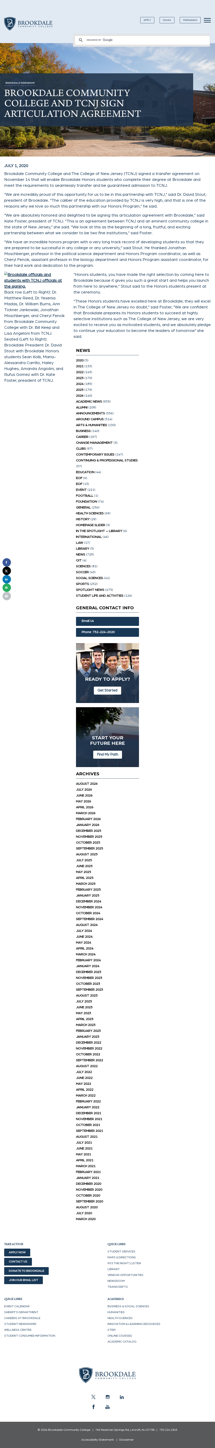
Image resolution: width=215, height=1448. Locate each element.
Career (82, 436)
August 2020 (87, 1207)
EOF (79, 478)
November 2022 (89, 1048)
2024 (80, 384)
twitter (93, 1397)
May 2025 (83, 872)
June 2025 (84, 866)
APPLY (147, 20)
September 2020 (89, 1201)
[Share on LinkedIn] (7, 579)
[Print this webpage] (7, 596)
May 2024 (83, 942)
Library (82, 548)
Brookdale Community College (28, 28)
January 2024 (87, 966)
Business (83, 431)
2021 (80, 366)
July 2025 (84, 860)
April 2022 (84, 1089)
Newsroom (116, 1281)
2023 (80, 378)
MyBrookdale (190, 20)
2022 (80, 372)
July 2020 (84, 1213)
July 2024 (84, 930)
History (83, 519)
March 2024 (86, 954)
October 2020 (88, 1195)
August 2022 (87, 1066)
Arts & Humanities (91, 425)
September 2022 (89, 1060)
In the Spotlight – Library (99, 531)
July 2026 (84, 789)
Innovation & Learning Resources (134, 1324)
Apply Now (17, 1252)
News (80, 554)
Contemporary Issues (95, 454)
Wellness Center (17, 1329)
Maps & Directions (122, 1257)
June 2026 (84, 795)
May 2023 (83, 1013)
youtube (107, 1407)
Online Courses (120, 1335)
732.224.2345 (168, 1429)
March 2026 (86, 813)
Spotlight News (90, 589)
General (83, 507)
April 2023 (84, 1019)
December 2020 (88, 1183)
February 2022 (88, 1101)
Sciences (83, 566)
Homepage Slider (90, 525)
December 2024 (88, 901)
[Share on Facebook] (7, 562)
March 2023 (86, 1025)
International (89, 536)
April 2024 (84, 948)
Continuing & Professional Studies (107, 460)
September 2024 (89, 919)
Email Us (88, 621)
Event (81, 489)
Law (79, 542)
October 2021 (88, 1125)
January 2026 (87, 825)
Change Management (94, 442)
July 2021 (84, 1142)
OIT (79, 560)
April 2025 (84, 877)
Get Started (107, 690)
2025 (80, 389)
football (84, 495)
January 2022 (87, 1107)
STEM (111, 1329)
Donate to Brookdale (26, 1270)
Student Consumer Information (29, 1335)
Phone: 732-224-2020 (98, 632)
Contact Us (18, 1261)
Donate (167, 20)
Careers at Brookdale (22, 1318)
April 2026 (84, 807)
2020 (80, 360)
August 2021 (87, 1136)
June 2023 (84, 1007)
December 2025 (88, 830)
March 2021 (86, 1166)
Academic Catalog (122, 1341)
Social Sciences (89, 578)
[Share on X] (7, 571)
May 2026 (83, 801)
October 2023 (88, 983)
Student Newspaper (20, 1324)
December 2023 (88, 972)
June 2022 (84, 1077)
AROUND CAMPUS (90, 419)
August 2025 (87, 854)
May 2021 (83, 1154)
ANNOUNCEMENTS (90, 413)
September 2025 (89, 848)
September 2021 (89, 1130)
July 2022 (84, 1072)
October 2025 (88, 842)
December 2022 (88, 1042)
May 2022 (83, 1083)
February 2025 (88, 889)
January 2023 (87, 1036)
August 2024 (87, 925)
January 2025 (87, 895)
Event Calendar (17, 1306)
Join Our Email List (23, 1280)
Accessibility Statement (97, 1439)
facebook (93, 1407)
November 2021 (89, 1119)
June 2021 (84, 1148)
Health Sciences (90, 513)
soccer (82, 572)
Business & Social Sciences (128, 1306)
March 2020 (86, 1219)
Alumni (82, 407)
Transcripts (118, 1286)
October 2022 (88, 1054)
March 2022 (86, 1095)
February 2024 (88, 960)
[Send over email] (7, 587)
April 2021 (84, 1160)
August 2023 (87, 995)
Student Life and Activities (99, 595)
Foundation (86, 501)
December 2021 (88, 1113)
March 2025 (86, 883)
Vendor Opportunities (125, 1275)
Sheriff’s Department (21, 1312)
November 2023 (89, 977)
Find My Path (107, 754)
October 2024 (88, 913)
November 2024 (89, 907)
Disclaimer (126, 1439)
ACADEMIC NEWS (89, 401)
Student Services (121, 1251)
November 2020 (89, 1189)
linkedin (121, 1397)
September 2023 (89, 989)
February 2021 (88, 1172)
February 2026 (88, 819)
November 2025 (89, 836)
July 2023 (84, 1001)
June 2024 (84, 936)
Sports (82, 584)
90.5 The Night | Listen (124, 1263)
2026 (80, 395)
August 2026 (87, 783)
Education (85, 472)
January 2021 (87, 1177)
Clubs (81, 448)
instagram (107, 1397)
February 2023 (88, 1030)
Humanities (116, 1312)
